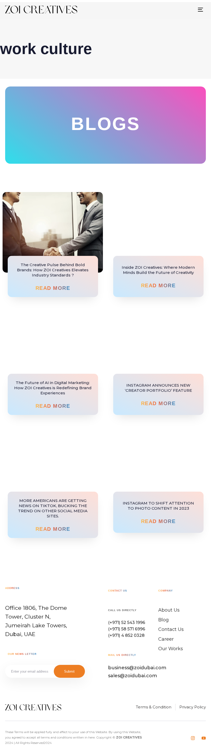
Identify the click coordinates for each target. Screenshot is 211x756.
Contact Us (171, 629)
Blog (163, 620)
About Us (169, 610)
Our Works (170, 648)
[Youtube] (203, 738)
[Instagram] (193, 738)
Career (166, 639)
